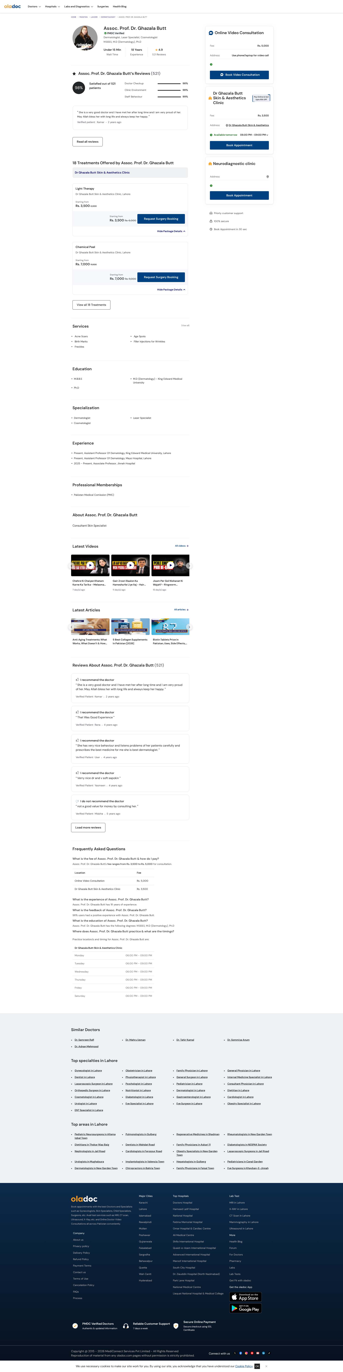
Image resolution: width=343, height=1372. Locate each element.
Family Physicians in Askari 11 (194, 1144)
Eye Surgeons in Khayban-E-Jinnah (248, 1168)
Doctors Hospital (182, 1202)
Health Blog (235, 1241)
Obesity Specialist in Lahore (244, 1103)
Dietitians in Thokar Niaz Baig (92, 1144)
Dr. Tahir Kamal (185, 1039)
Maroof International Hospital (189, 1261)
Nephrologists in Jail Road (90, 1151)
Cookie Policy (244, 1366)
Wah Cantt (145, 1274)
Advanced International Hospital (191, 1254)
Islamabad (145, 1215)
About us (78, 1239)
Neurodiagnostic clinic (234, 163)
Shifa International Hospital (188, 1241)
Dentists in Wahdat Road (140, 1144)
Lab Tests (234, 1274)
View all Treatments (91, 305)
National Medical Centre (187, 1287)
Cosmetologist (82, 423)
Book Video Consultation (242, 75)
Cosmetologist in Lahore (89, 1097)
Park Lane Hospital (183, 1280)
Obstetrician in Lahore (139, 1070)
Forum (233, 1248)
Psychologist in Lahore (139, 1083)
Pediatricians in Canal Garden (245, 1161)
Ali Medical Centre (183, 1235)
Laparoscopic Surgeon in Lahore (94, 1083)
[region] (130, 574)
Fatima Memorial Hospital (187, 1222)
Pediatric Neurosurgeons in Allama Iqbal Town (95, 1136)
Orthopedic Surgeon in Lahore (92, 1090)
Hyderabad (145, 1280)
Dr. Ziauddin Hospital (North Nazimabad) (196, 1274)
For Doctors (236, 1254)
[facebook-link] (240, 1353)
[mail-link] (258, 1353)
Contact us (79, 1272)
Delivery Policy (81, 1252)
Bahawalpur (146, 1261)
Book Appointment (239, 145)
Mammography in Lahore (244, 1222)
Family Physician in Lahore (192, 1070)
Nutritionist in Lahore (138, 1090)
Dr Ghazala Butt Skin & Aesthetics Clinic (229, 98)
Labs (232, 1267)
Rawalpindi (145, 1222)
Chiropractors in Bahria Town (143, 1168)
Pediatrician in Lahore (189, 1083)
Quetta (143, 1267)
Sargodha (144, 1254)
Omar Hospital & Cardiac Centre (192, 1228)
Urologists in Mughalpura (89, 1161)
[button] (239, 64)
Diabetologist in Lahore (139, 1097)
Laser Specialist (142, 417)
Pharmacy (235, 1261)
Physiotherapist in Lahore (141, 1077)
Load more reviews (88, 827)
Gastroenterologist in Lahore (194, 1097)
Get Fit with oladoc (240, 1280)
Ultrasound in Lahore (241, 1228)
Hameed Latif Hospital (186, 1209)
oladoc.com (124, 1355)
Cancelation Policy (83, 1285)
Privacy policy (81, 1246)
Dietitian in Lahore (238, 1090)
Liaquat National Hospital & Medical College (198, 1293)
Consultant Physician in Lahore (245, 1083)
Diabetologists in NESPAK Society (247, 1144)
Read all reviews (87, 142)
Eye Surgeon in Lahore (189, 1103)
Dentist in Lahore (85, 1077)
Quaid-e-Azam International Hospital (194, 1248)
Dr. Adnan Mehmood (86, 1046)
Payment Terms (82, 1265)
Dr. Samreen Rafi (84, 1039)
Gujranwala (145, 1241)
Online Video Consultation (239, 32)
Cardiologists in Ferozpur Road (144, 1151)
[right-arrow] (189, 565)
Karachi (143, 1202)
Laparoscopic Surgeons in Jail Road (248, 1151)
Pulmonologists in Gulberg (141, 1134)
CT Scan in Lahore (239, 1215)
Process (77, 1298)
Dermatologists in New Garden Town (96, 1168)
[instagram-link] (246, 1353)
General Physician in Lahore (243, 1070)
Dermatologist (108, 17)
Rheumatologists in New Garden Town (249, 1134)
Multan (143, 1228)
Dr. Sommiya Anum (238, 1039)
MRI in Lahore (237, 1202)
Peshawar (144, 1235)
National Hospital (183, 1215)
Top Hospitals (181, 1196)
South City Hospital (184, 1267)
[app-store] (245, 1297)
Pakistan (83, 17)
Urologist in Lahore (86, 1103)
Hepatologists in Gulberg (191, 1161)
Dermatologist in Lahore (191, 1090)
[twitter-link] (235, 1353)
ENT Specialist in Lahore (89, 1110)
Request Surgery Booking (161, 219)
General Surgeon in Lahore (192, 1077)
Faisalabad (145, 1248)
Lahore (94, 17)
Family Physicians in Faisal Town (195, 1168)
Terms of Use (80, 1278)
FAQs (76, 1291)
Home (73, 17)
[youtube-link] (252, 1353)
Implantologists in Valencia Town (145, 1161)
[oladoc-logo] (12, 6)
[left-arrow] (71, 565)
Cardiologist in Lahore (240, 1097)
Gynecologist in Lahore (88, 1070)
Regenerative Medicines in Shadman (198, 1134)
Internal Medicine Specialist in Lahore (249, 1077)
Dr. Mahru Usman (135, 1039)
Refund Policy (81, 1259)
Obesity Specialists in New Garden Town (197, 1153)
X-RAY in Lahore (238, 1209)
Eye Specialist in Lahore (139, 1103)
